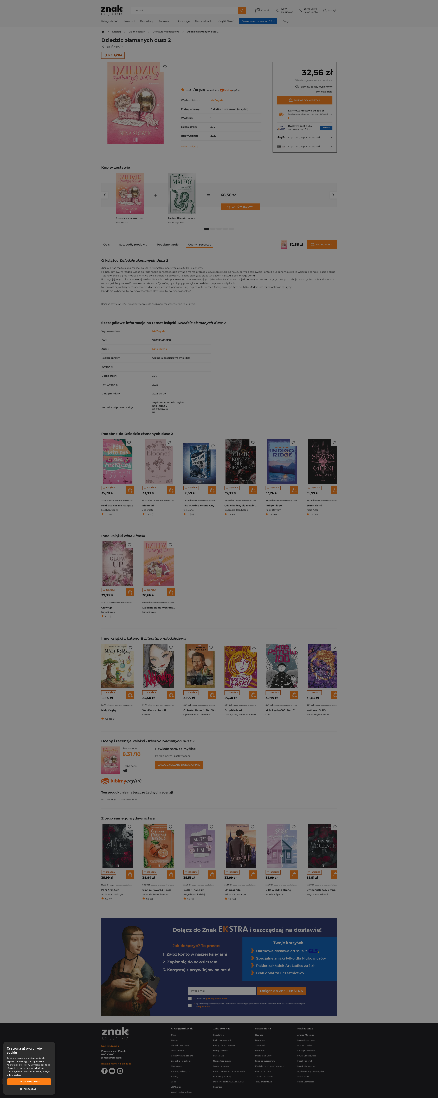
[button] (29, 1089)
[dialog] (29, 1068)
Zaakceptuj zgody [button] (29, 1081)
